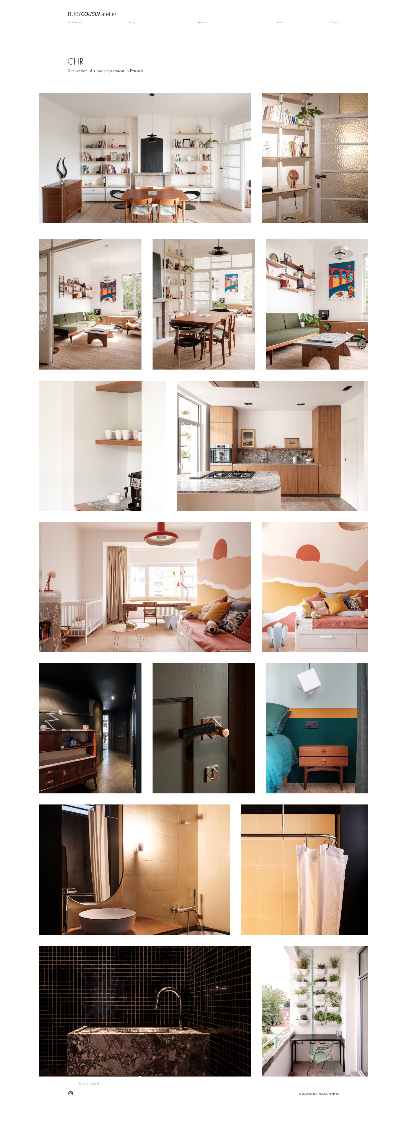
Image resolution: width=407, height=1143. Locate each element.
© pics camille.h (90, 1083)
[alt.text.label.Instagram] (70, 1093)
